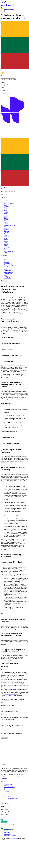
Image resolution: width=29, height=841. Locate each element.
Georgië (6, 244)
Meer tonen (4, 255)
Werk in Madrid (8, 785)
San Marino (7, 248)
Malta (5, 216)
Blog (5, 788)
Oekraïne (6, 232)
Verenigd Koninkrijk (9, 203)
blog (15, 689)
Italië (5, 209)
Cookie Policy (7, 834)
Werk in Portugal (8, 784)
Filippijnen (6, 231)
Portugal (6, 212)
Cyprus (6, 223)
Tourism (6, 276)
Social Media (7, 278)
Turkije (5, 218)
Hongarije (6, 207)
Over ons (6, 791)
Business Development (10, 265)
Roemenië (6, 213)
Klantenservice (7, 270)
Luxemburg (7, 222)
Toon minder (4, 738)
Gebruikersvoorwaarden (10, 835)
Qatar (5, 252)
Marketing (6, 269)
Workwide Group (14, 838)
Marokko (6, 229)
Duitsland (6, 200)
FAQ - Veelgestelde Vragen (11, 798)
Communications (8, 273)
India (5, 226)
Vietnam (6, 245)
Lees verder (4, 778)
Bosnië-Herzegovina (9, 251)
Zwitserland (7, 234)
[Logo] (14, 3)
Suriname (6, 238)
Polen (5, 210)
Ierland (5, 228)
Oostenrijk (6, 221)
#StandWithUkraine (9, 9)
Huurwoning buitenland (10, 790)
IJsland (5, 249)
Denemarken (7, 236)
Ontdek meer (4, 194)
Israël (5, 242)
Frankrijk (6, 202)
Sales (5, 275)
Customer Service (8, 272)
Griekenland (7, 206)
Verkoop (6, 266)
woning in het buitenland (11, 694)
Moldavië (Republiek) (9, 225)
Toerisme (6, 262)
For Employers (7, 796)
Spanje (5, 205)
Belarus (6, 239)
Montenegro (7, 247)
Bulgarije (6, 219)
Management (7, 263)
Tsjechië (6, 215)
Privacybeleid (7, 832)
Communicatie (7, 267)
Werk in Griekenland (9, 787)
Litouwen (6, 235)
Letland (6, 241)
